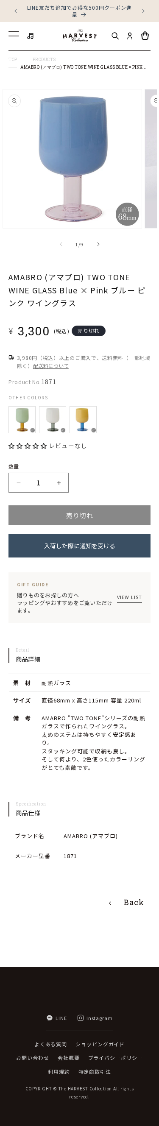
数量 (13, 466)
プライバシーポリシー (115, 1057)
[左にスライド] (61, 244)
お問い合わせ (32, 1057)
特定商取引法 (94, 1071)
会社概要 (69, 1057)
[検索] (115, 36)
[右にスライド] (98, 244)
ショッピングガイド (100, 1044)
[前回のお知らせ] (15, 11)
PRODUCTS (44, 59)
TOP (12, 59)
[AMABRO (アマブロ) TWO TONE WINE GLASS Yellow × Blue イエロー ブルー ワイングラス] (83, 419)
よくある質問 (50, 1044)
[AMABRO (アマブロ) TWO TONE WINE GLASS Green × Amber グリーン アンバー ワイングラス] (22, 419)
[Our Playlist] (31, 36)
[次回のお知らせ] (143, 11)
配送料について (51, 365)
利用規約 (59, 1071)
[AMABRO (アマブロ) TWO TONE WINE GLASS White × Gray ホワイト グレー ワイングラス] (52, 419)
